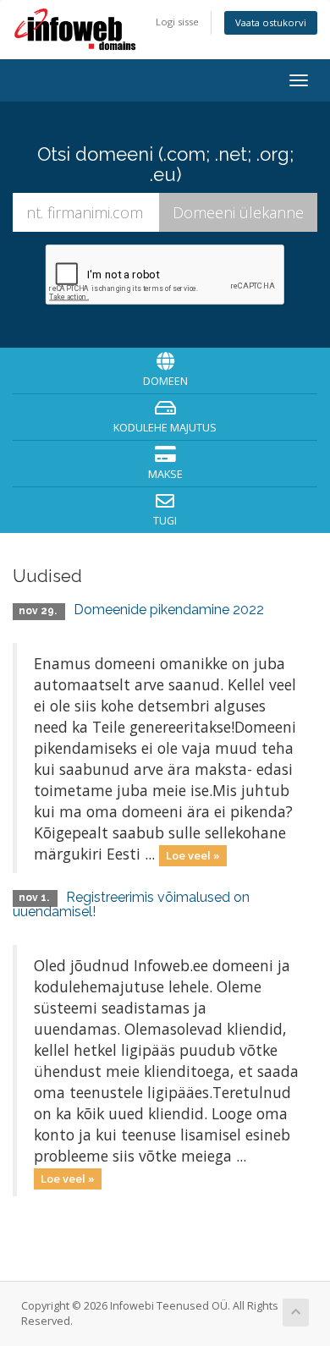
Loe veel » (193, 855)
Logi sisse (177, 21)
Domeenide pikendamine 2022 (169, 610)
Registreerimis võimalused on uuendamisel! (131, 904)
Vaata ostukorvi (270, 22)
